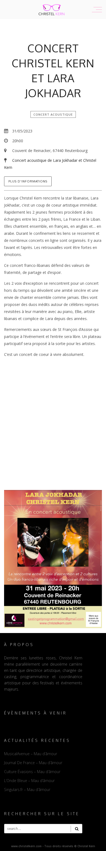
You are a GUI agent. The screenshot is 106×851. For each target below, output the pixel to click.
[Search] (76, 828)
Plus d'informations (27, 181)
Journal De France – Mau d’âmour (33, 762)
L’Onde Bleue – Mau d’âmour (29, 780)
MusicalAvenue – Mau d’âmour (30, 753)
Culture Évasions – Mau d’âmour (32, 771)
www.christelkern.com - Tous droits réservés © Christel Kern (53, 846)
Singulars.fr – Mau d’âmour (27, 789)
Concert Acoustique (53, 114)
